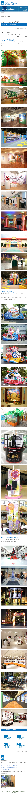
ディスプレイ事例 (6, 32)
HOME (2, 16)
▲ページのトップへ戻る (22, 751)
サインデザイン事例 (21, 36)
